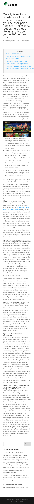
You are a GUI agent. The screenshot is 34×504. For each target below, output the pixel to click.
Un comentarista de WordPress (13, 488)
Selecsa (7, 41)
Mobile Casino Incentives (13, 54)
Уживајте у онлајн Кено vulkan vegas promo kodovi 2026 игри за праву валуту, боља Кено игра (16, 477)
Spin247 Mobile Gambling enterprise (17, 64)
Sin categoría (25, 41)
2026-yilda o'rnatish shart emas (13, 452)
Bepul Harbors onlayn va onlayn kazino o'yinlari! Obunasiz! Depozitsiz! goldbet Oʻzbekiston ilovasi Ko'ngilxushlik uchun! (15, 457)
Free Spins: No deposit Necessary (16, 61)
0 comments (7, 43)
